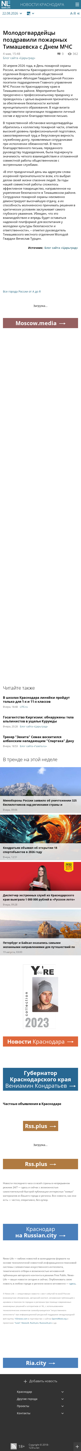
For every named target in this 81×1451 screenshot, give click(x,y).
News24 (25, 1322)
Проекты (23, 1406)
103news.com (21, 1318)
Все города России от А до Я (22, 291)
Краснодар (24, 1392)
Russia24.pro (46, 1322)
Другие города (27, 1399)
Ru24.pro (34, 1322)
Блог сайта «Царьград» (19, 58)
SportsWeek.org (59, 1318)
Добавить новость (43, 1381)
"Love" (17, 1322)
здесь (72, 1283)
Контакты (23, 1413)
